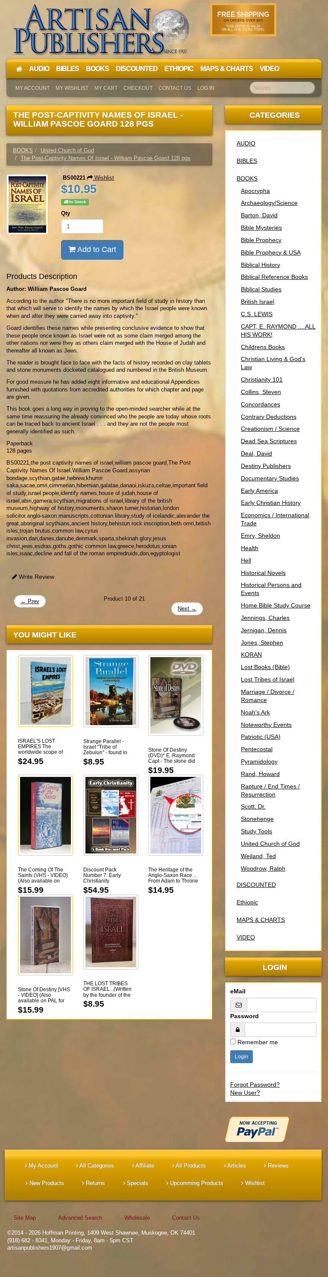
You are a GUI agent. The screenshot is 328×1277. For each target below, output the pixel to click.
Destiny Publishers (266, 465)
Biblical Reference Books (274, 276)
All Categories (96, 1165)
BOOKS (247, 178)
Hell (246, 560)
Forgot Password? (255, 1084)
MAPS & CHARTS (261, 919)
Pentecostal (256, 749)
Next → (187, 608)
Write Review (35, 576)
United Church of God (270, 843)
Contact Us (174, 88)
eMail (238, 991)
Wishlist (103, 178)
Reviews (277, 1165)
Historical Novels (263, 572)
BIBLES (247, 160)
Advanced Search (80, 1218)
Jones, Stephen (262, 642)
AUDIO (246, 143)
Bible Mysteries (261, 227)
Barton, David (259, 215)
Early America (259, 490)
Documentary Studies (270, 478)
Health (249, 548)
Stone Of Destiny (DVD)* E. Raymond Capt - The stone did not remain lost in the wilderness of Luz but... (172, 764)
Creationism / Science (270, 428)
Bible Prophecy (261, 240)
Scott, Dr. (253, 806)
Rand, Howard (260, 773)
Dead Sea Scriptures (269, 441)
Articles (236, 1165)
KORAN (251, 654)
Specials (136, 1183)
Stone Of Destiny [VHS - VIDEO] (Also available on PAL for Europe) (44, 998)
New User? (245, 1092)
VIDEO (246, 937)
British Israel (257, 301)
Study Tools (256, 831)
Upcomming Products (195, 1183)
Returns (94, 1183)
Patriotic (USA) (261, 736)
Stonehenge (257, 818)
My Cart (105, 88)
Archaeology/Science (269, 202)
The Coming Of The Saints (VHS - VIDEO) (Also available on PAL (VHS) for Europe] (44, 878)
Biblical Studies (261, 289)
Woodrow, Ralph (263, 868)
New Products (46, 1183)
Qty (65, 213)
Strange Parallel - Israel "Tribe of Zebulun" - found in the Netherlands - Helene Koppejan (105, 752)
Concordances (260, 404)
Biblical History (260, 264)
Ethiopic (247, 902)
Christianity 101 (262, 379)
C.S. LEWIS (256, 314)
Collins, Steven (261, 391)
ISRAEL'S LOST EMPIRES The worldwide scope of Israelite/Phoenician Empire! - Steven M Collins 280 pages (41, 755)
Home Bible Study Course (275, 605)
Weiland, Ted (258, 856)
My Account (32, 88)
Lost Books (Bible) (265, 667)
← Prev (29, 601)
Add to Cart (96, 249)
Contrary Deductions (268, 416)
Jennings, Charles (265, 617)
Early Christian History (271, 502)
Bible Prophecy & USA (271, 252)
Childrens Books (263, 347)
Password (244, 1016)
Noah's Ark (255, 712)
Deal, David (256, 453)
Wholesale (137, 1218)
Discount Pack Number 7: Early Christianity (102, 875)
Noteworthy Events (266, 724)
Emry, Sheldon (260, 535)
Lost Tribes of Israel (267, 679)
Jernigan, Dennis (264, 630)
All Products (190, 1165)
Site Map (25, 1218)
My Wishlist (72, 88)
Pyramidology (259, 761)
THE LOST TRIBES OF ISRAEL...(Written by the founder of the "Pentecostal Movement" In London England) (108, 998)
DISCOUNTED (256, 884)
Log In (205, 88)
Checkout (137, 88)
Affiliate (144, 1165)
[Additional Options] (273, 1129)
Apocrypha (255, 190)
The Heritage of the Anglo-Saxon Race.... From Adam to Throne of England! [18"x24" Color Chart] (173, 881)
